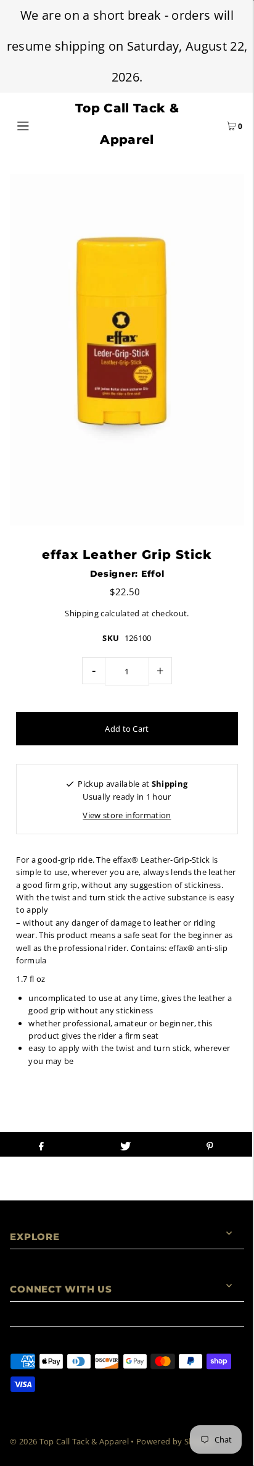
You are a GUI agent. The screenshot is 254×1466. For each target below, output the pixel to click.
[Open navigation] (40, 124)
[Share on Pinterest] (209, 1144)
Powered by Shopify (174, 1441)
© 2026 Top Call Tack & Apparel (69, 1441)
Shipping (82, 613)
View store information (127, 815)
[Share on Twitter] (125, 1144)
